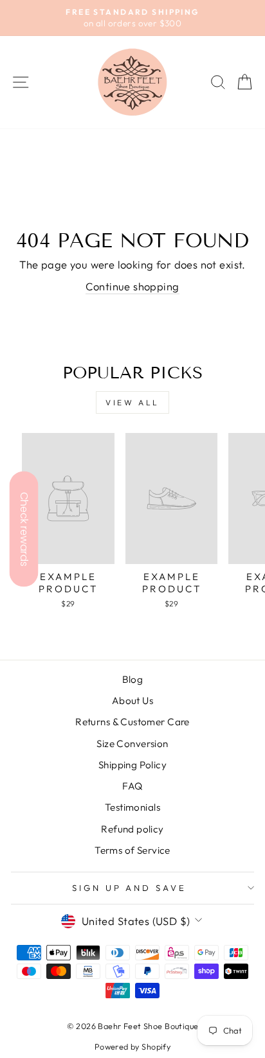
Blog (132, 679)
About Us (132, 700)
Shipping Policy (132, 765)
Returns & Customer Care (132, 722)
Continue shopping (132, 286)
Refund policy (132, 829)
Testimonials (132, 807)
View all (132, 402)
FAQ (132, 786)
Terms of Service (132, 850)
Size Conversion (132, 743)
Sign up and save (129, 888)
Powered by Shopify (132, 1046)
